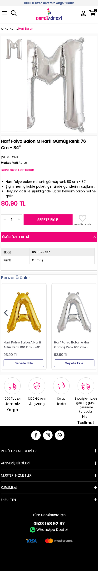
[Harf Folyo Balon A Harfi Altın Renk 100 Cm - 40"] (24, 312)
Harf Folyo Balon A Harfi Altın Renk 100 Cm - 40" (22, 344)
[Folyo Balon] (14, 28)
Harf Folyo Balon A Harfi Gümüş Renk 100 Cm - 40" (72, 344)
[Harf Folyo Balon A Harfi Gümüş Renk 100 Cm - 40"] (74, 312)
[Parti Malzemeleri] (3, 28)
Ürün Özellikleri (15, 237)
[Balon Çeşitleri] (10, 28)
